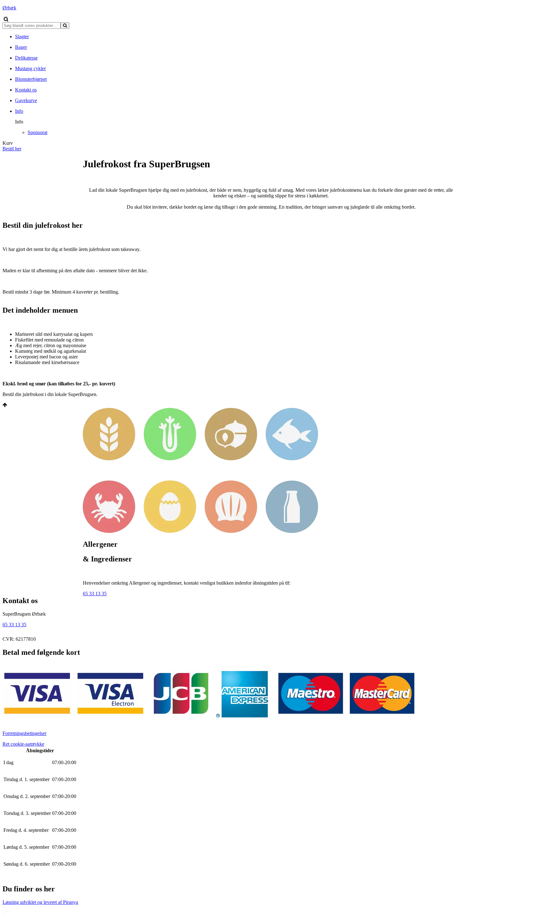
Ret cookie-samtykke (23, 744)
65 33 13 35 (95, 593)
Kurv (8, 143)
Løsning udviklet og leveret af (40, 902)
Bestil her (12, 148)
